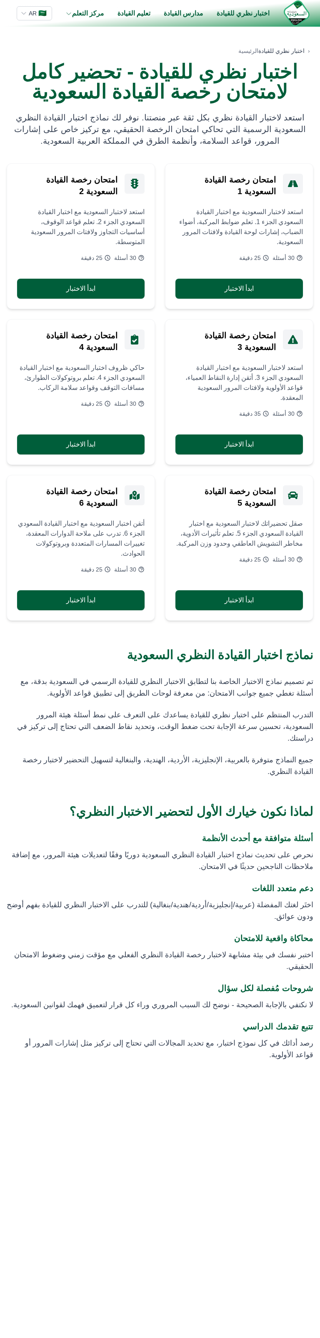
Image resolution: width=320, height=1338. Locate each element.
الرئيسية (248, 50)
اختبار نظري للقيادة (243, 13)
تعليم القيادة (134, 13)
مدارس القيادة (183, 13)
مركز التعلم (88, 13)
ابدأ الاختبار (239, 288)
